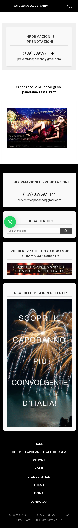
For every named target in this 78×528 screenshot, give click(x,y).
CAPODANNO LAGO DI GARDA (39, 515)
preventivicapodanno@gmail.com (39, 59)
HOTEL (39, 468)
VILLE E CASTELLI (39, 476)
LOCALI (39, 485)
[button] (10, 222)
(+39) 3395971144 (39, 53)
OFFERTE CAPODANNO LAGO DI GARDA (39, 452)
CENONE (39, 460)
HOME (39, 443)
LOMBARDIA (39, 501)
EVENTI (39, 493)
